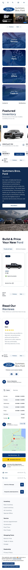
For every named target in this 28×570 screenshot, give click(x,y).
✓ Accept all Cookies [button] (8, 563)
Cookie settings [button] (17, 558)
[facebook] (11, 374)
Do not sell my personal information (13, 560)
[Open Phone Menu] (3, 2)
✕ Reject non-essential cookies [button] (11, 566)
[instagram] (16, 374)
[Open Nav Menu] (24, 2)
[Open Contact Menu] (19, 2)
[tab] (8, 249)
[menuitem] (14, 507)
